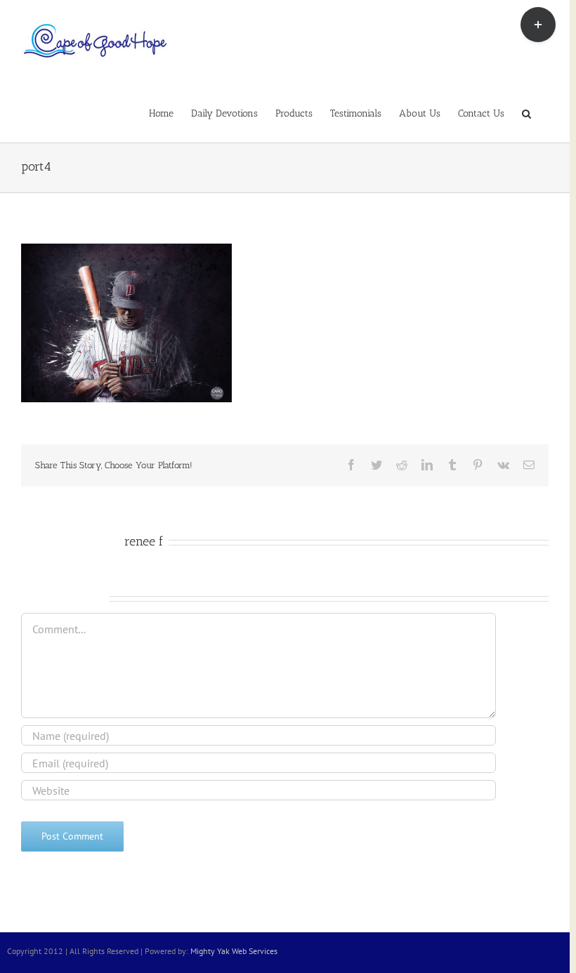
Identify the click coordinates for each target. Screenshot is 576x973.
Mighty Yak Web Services (233, 951)
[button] (526, 112)
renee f (143, 541)
